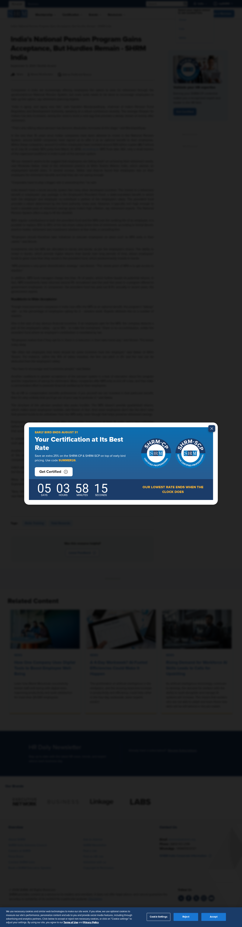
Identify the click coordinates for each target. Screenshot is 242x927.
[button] (54, 471)
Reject (185, 917)
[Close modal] (211, 428)
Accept (214, 917)
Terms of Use (71, 922)
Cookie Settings (158, 917)
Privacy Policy (91, 922)
